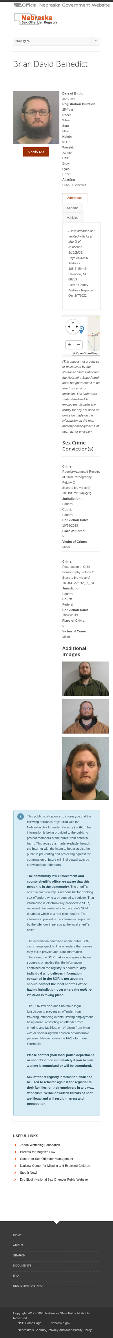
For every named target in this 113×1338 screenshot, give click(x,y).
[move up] (73, 322)
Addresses (75, 197)
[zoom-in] (69, 344)
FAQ (16, 1275)
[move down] (73, 330)
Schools (72, 208)
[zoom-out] (78, 344)
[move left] (69, 326)
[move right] (77, 326)
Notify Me (36, 151)
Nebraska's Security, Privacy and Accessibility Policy (55, 1330)
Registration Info (28, 1285)
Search (19, 1255)
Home (17, 1235)
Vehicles (73, 217)
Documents (22, 1265)
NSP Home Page (29, 1323)
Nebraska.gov (60, 1323)
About (18, 1245)
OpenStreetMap (87, 353)
